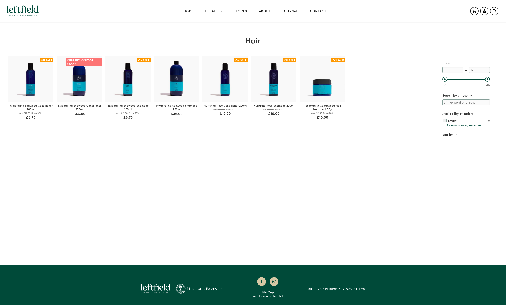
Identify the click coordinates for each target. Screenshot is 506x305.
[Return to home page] (158, 289)
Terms (360, 289)
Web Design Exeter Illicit (268, 296)
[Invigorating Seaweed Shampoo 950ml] (176, 79)
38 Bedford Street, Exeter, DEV (464, 125)
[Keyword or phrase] (445, 102)
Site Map (268, 292)
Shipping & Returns (323, 289)
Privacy (347, 289)
